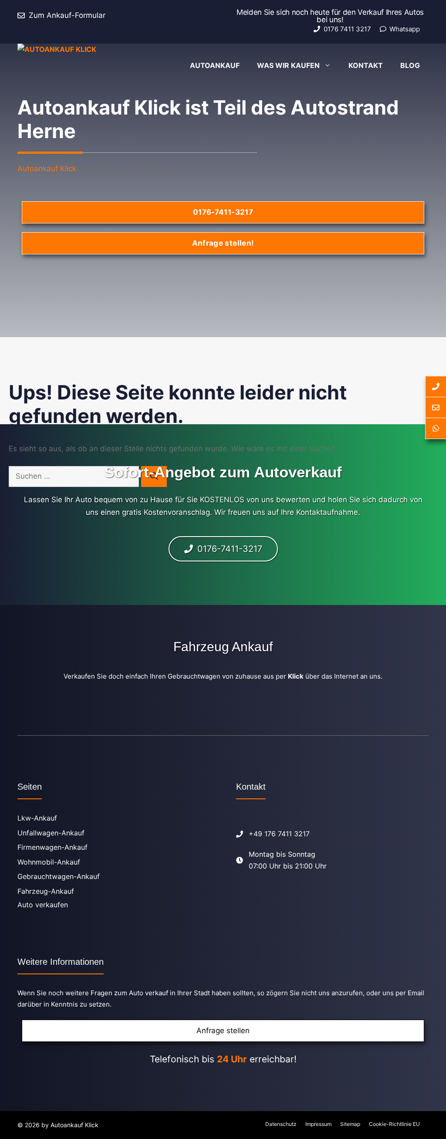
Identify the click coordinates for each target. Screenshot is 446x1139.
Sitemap (350, 1124)
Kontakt (365, 65)
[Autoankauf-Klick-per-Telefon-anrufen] (435, 386)
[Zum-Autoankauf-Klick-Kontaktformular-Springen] (435, 407)
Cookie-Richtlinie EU (394, 1124)
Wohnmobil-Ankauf (48, 862)
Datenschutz (281, 1124)
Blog (410, 65)
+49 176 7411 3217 (279, 833)
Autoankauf (215, 65)
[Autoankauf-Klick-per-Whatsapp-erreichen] (435, 428)
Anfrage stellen (223, 1030)
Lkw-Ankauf (37, 818)
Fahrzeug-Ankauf (45, 891)
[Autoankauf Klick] (78, 65)
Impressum (318, 1124)
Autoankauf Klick (46, 168)
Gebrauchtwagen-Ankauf (58, 876)
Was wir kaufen (288, 65)
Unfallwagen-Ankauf (50, 832)
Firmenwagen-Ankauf (52, 847)
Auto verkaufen (42, 904)
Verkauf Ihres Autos (391, 12)
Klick (296, 676)
